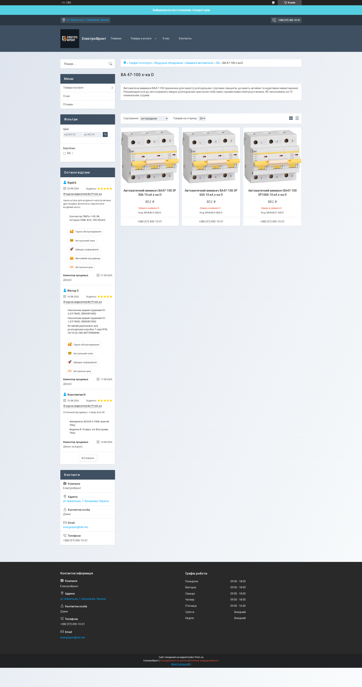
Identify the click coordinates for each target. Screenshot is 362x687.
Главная (116, 38)
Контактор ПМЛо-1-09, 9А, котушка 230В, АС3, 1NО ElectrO (87, 218)
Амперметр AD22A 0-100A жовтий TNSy (89, 423)
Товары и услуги (141, 38)
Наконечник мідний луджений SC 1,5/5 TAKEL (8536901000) (86, 320)
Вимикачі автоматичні (199, 62)
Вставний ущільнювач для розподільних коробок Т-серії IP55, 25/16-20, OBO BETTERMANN (88, 329)
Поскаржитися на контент (174, 660)
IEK (218, 62)
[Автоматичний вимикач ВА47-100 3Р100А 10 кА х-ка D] (272, 157)
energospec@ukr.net (75, 527)
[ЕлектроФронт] (69, 38)
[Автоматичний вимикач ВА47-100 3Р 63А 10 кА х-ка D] (211, 157)
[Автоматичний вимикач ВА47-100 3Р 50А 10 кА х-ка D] (150, 157)
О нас (166, 38)
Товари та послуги (140, 62)
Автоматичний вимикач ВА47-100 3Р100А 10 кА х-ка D (272, 192)
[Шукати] (110, 63)
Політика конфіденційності (204, 660)
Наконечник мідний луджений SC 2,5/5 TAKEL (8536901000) (86, 312)
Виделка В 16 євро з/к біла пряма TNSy (89, 431)
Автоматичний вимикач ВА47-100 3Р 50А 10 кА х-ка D (149, 192)
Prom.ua (199, 657)
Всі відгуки (88, 458)
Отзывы (68, 104)
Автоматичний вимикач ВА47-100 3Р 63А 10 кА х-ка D (211, 192)
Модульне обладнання (168, 62)
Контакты (185, 38)
